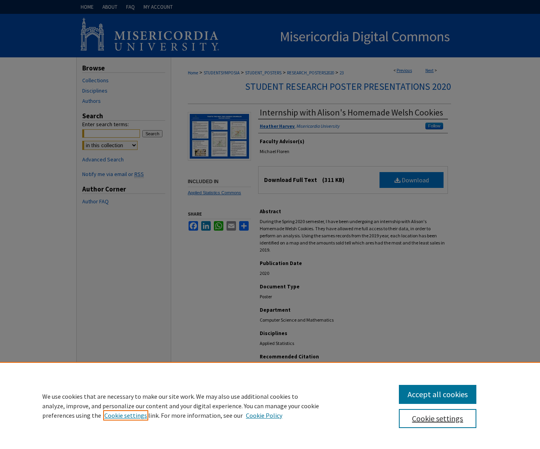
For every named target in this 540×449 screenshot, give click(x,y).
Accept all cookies (438, 394)
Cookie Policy (264, 415)
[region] (270, 405)
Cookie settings (125, 415)
